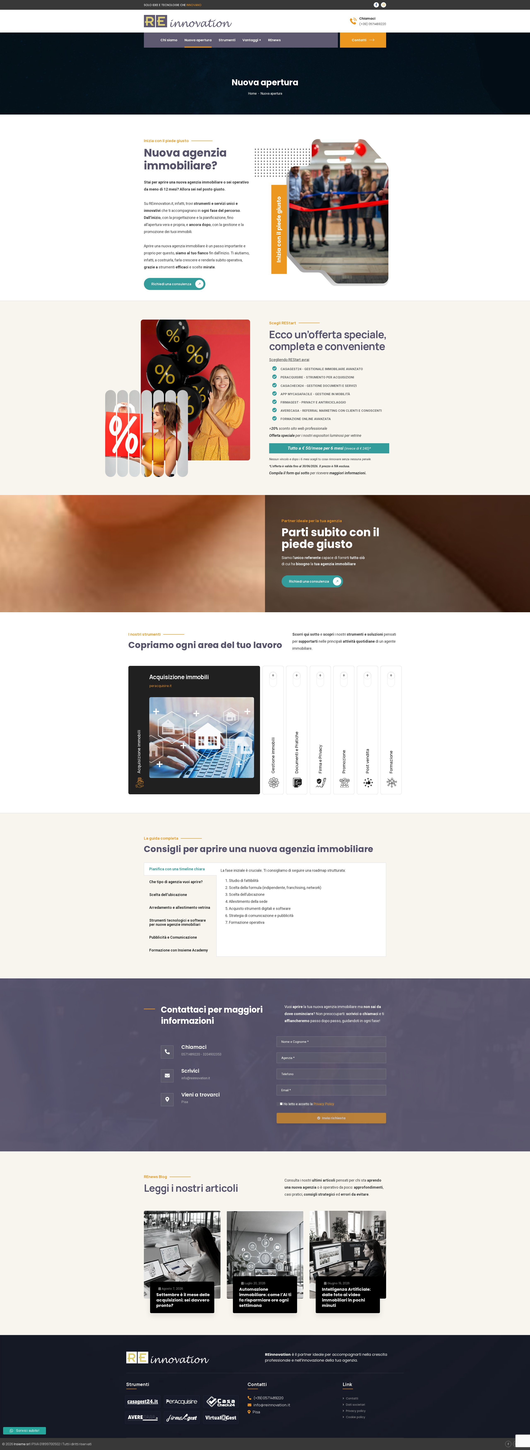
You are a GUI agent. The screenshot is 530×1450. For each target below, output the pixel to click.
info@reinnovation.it (271, 1404)
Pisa (256, 1411)
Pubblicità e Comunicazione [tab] (173, 937)
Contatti (359, 40)
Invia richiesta (334, 1118)
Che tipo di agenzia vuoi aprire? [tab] (176, 882)
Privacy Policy (323, 1104)
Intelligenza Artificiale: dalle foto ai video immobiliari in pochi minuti (346, 1297)
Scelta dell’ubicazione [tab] (168, 894)
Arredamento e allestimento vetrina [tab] (179, 907)
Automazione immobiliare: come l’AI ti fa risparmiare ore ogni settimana (265, 1297)
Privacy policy (356, 1411)
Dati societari (355, 1405)
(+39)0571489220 (268, 1397)
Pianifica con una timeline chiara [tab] (177, 869)
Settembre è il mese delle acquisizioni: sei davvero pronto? (183, 1300)
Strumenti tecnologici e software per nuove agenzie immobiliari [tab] (177, 922)
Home (252, 93)
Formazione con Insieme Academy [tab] (178, 950)
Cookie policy (355, 1417)
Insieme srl (22, 1444)
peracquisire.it (160, 685)
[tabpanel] (301, 898)
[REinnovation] (188, 21)
